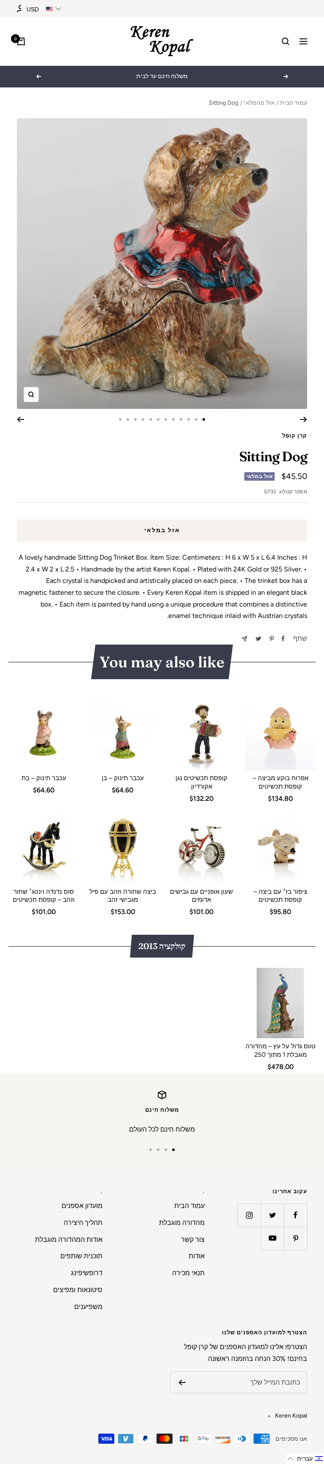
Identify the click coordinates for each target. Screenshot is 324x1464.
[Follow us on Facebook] (295, 1215)
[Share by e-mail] (244, 639)
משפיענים (88, 1307)
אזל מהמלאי (259, 102)
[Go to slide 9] (143, 419)
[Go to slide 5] (173, 419)
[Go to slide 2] (196, 419)
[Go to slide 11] (128, 419)
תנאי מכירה (188, 1273)
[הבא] (20, 419)
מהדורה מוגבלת (182, 1223)
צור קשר (193, 1239)
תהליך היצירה (83, 1223)
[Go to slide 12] (120, 419)
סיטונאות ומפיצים (78, 1290)
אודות (197, 1256)
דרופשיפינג (87, 1273)
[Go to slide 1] (203, 419)
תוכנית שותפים (81, 1256)
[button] (305, 1458)
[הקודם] (303, 419)
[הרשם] (182, 1382)
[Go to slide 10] (135, 419)
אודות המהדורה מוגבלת (69, 1239)
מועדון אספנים (82, 1206)
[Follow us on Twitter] (272, 1215)
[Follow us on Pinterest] (295, 1238)
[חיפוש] (285, 41)
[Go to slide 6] (166, 419)
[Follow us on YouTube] (272, 1238)
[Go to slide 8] (150, 419)
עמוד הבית (293, 102)
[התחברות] (20, 8)
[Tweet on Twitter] (258, 639)
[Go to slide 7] (158, 419)
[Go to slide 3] (188, 419)
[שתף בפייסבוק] (283, 639)
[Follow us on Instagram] (249, 1215)
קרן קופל (294, 436)
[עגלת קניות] (21, 41)
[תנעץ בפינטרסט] (272, 639)
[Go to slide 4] (181, 419)
